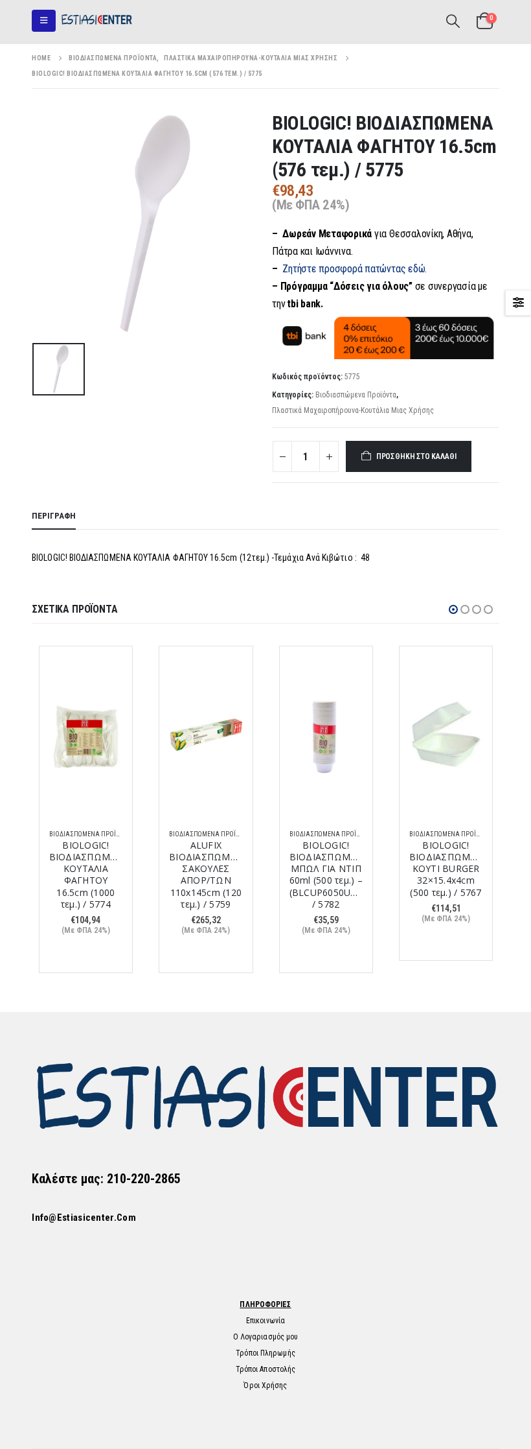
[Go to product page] (85, 737)
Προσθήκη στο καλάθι (416, 456)
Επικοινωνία (265, 1320)
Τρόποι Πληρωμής (265, 1353)
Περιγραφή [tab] (54, 516)
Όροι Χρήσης (265, 1385)
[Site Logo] (96, 20)
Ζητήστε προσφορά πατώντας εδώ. (354, 269)
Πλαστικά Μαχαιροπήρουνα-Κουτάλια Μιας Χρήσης (353, 410)
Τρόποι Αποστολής (266, 1369)
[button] (44, 21)
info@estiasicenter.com (84, 1217)
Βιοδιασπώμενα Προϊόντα (355, 394)
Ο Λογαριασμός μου (266, 1336)
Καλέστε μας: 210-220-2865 (106, 1178)
